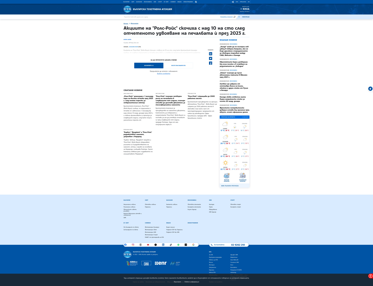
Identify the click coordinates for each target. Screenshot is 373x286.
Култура (211, 204)
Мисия (211, 262)
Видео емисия (170, 227)
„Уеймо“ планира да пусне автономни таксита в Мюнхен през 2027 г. (233, 75)
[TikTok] (171, 244)
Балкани (139, 2)
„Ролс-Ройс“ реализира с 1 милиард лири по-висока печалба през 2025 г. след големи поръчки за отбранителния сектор (138, 99)
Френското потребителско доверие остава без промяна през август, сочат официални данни (234, 110)
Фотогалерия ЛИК (150, 232)
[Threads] (141, 244)
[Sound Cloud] (186, 244)
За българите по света (131, 229)
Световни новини (150, 204)
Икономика (148, 2)
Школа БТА (212, 272)
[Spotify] (179, 244)
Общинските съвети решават (130, 210)
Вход (246, 8)
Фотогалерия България (152, 227)
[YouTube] (148, 244)
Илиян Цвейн (127, 39)
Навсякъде (245, 17)
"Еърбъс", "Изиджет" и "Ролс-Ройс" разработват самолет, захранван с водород (138, 134)
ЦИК (125, 217)
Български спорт (235, 207)
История (211, 265)
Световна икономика (194, 204)
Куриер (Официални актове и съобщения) (133, 214)
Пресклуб (243, 2)
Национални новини (130, 204)
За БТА (211, 255)
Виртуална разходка (215, 257)
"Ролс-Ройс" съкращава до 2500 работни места (201, 97)
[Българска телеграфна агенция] (127, 254)
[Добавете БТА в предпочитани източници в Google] (194, 244)
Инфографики (188, 2)
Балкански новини (171, 204)
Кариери (211, 270)
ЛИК (155, 2)
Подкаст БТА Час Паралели (174, 229)
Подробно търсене (226, 17)
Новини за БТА (213, 260)
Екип (231, 265)
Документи (212, 267)
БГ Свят (166, 2)
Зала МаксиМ (234, 260)
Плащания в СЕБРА (236, 270)
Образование (213, 209)
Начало (126, 23)
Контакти (233, 267)
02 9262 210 (238, 244)
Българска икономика (194, 207)
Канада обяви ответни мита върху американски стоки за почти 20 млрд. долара (233, 99)
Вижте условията (163, 73)
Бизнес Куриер (192, 209)
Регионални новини (129, 207)
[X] (156, 244)
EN (249, 2)
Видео (180, 2)
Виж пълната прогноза (230, 186)
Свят (132, 2)
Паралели (148, 207)
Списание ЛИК (234, 262)
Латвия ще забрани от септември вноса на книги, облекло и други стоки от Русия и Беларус (234, 87)
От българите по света (131, 227)
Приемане (177, 282)
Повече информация (192, 282)
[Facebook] (126, 244)
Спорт (160, 2)
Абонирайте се (148, 65)
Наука (211, 207)
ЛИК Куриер (212, 212)
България (126, 2)
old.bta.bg (233, 272)
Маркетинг (233, 257)
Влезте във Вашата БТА (178, 65)
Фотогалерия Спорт (151, 235)
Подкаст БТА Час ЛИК (172, 232)
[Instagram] (133, 244)
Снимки (173, 2)
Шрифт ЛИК (234, 255)
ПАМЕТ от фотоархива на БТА (154, 237)
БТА (237, 2)
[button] (196, 2)
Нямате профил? (244, 11)
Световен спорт (235, 204)
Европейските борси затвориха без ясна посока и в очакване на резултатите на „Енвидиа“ (234, 64)
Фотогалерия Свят (151, 229)
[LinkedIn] (163, 244)
